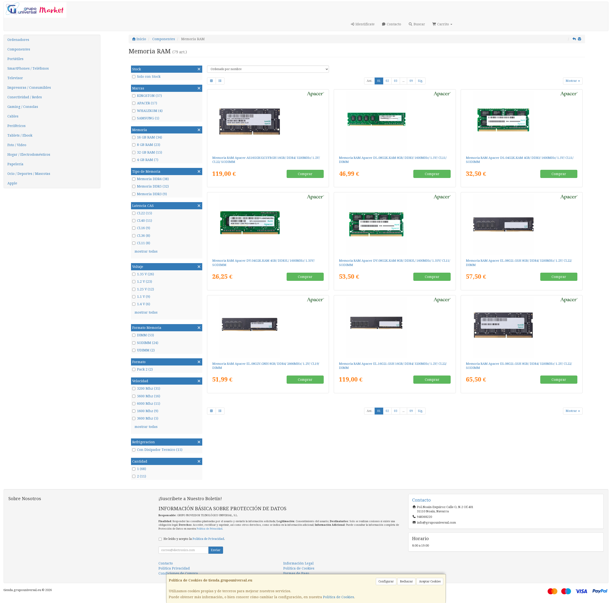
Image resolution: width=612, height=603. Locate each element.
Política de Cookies (338, 597)
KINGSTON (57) (149, 96)
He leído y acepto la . (194, 539)
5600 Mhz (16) (148, 396)
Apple (12, 183)
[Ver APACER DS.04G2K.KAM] (521, 121)
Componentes (18, 49)
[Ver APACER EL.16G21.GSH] (394, 327)
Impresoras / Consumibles (29, 87)
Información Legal (298, 563)
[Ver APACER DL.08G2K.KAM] (394, 121)
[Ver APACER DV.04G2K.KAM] (268, 224)
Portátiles (15, 59)
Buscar (419, 24)
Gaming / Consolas (22, 107)
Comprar (305, 174)
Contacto (393, 24)
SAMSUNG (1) (148, 118)
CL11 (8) (143, 243)
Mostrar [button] (572, 81)
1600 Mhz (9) (147, 411)
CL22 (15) (144, 213)
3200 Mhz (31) (148, 388)
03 (395, 81)
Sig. (420, 81)
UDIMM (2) (146, 350)
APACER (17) (147, 103)
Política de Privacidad (209, 528)
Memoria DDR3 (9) (152, 194)
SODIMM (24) (147, 343)
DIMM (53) (145, 335)
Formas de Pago (296, 573)
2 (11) (141, 476)
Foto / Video (16, 145)
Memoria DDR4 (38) (153, 179)
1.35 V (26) (145, 274)
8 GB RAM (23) (148, 145)
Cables (12, 116)
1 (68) (141, 469)
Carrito (443, 24)
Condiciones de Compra (178, 573)
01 (379, 81)
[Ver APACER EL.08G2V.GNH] (268, 327)
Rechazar (406, 581)
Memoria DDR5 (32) (153, 186)
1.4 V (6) (143, 304)
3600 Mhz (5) (147, 418)
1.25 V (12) (145, 289)
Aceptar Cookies (430, 581)
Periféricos (16, 126)
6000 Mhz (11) (148, 403)
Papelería (15, 164)
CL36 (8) (143, 236)
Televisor (15, 78)
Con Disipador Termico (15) (159, 450)
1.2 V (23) (144, 281)
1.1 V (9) (143, 297)
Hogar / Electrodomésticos (28, 154)
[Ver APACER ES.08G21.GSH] (521, 327)
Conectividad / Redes (24, 97)
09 (411, 81)
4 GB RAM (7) (147, 160)
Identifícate (365, 24)
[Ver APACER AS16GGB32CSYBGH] (268, 121)
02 (387, 81)
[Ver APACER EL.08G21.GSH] (521, 224)
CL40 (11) (144, 220)
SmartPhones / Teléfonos (28, 68)
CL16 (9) (143, 228)
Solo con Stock (148, 76)
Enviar (215, 550)
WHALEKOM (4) (150, 111)
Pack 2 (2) (145, 369)
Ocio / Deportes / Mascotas (28, 174)
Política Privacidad (174, 568)
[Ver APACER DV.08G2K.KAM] (394, 224)
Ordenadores (18, 40)
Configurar (386, 581)
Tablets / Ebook (19, 135)
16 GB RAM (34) (149, 137)
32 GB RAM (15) (149, 152)
